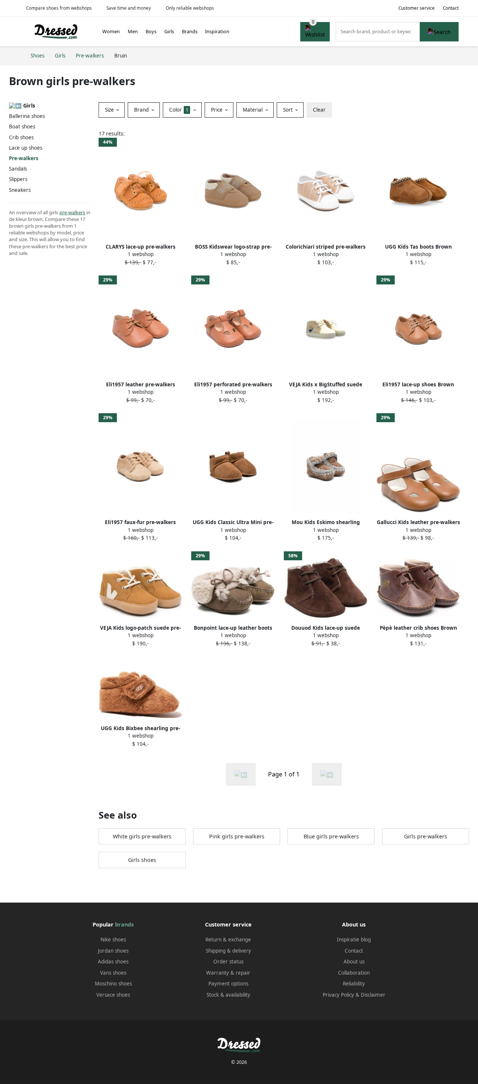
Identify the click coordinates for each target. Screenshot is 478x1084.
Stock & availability (228, 994)
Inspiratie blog (354, 939)
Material (253, 109)
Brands (190, 31)
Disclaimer (373, 994)
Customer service (416, 8)
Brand (142, 109)
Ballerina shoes (27, 116)
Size (110, 109)
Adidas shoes (113, 961)
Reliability (354, 983)
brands (124, 924)
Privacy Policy (338, 994)
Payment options (228, 983)
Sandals (18, 168)
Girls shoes (142, 859)
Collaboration (354, 972)
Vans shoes (113, 972)
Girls (169, 31)
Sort (288, 109)
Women (111, 31)
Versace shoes (113, 994)
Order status (228, 961)
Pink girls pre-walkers (236, 836)
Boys (151, 31)
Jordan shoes (113, 950)
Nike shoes (113, 939)
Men (133, 31)
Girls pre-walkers (425, 836)
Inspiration (217, 31)
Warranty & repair (228, 972)
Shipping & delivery (228, 950)
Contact (451, 8)
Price (217, 109)
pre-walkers (72, 212)
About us (354, 961)
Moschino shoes (113, 983)
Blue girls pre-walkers (331, 836)
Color (179, 109)
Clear (319, 109)
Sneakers (20, 190)
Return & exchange (228, 939)
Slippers (18, 179)
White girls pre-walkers (142, 836)
